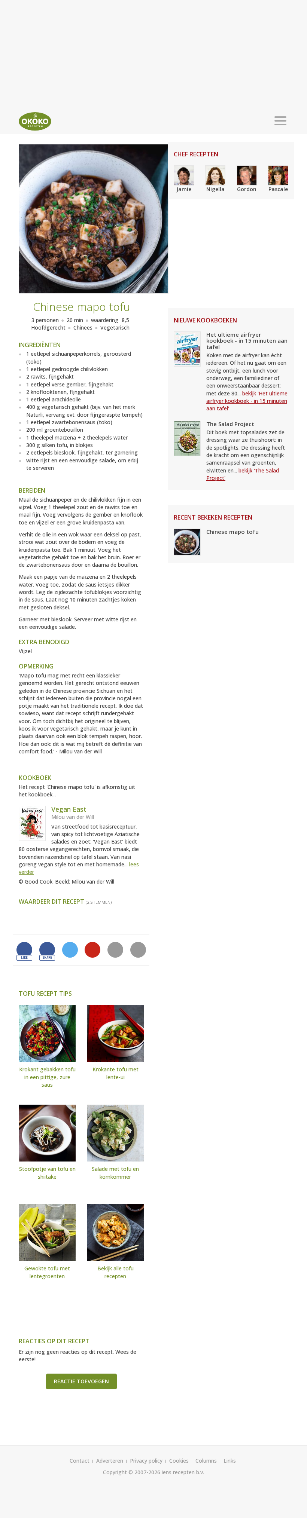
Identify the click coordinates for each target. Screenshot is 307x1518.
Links (230, 1460)
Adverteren (109, 1460)
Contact (79, 1460)
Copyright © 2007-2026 (131, 1472)
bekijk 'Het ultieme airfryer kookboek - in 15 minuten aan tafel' (247, 401)
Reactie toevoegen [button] (81, 1381)
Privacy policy (146, 1460)
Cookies (179, 1460)
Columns (206, 1460)
